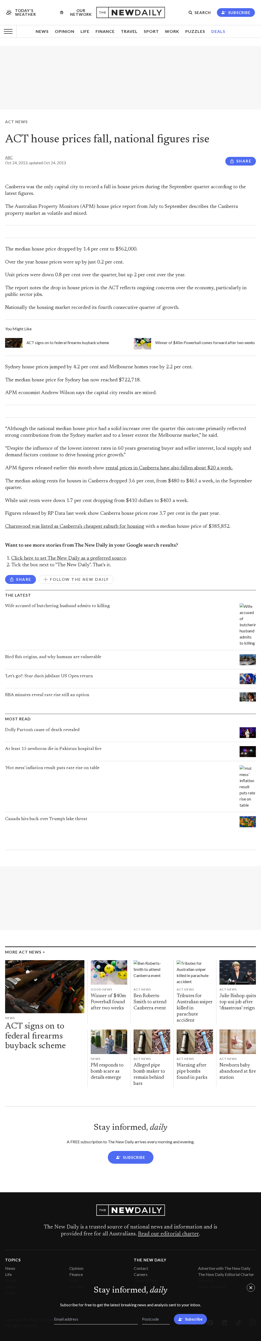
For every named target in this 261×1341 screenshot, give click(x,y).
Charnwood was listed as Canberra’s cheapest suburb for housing (74, 526)
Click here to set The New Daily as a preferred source (68, 558)
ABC (9, 157)
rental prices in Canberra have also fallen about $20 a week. (169, 468)
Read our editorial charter (168, 1234)
